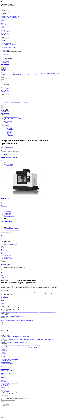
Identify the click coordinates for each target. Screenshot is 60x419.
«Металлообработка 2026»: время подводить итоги (14, 342)
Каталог (3, 356)
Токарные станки (5, 362)
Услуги (2, 366)
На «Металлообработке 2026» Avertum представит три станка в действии (20, 345)
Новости (3, 378)
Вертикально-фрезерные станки (9, 359)
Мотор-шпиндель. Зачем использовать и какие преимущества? (17, 320)
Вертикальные (7, 213)
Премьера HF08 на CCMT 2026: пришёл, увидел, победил (16, 336)
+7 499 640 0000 (5, 31)
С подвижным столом (9, 163)
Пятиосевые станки (6, 360)
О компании (4, 374)
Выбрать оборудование (7, 147)
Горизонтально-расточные (11, 230)
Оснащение (4, 350)
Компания (9, 128)
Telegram (6, 54)
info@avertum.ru (6, 50)
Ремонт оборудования (6, 371)
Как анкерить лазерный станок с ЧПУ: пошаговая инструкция (17, 307)
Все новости (4, 333)
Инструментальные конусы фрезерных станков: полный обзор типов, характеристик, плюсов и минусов (28, 312)
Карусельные (7, 214)
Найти (2, 401)
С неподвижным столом (10, 244)
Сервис (3, 352)
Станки (3, 349)
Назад (10, 127)
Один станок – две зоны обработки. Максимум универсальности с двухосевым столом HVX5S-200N (27, 339)
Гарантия (3, 353)
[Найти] (2, 9)
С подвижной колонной (10, 164)
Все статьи (3, 303)
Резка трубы (7, 257)
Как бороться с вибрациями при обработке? (12, 316)
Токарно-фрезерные (9, 216)
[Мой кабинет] (1, 96)
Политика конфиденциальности (9, 383)
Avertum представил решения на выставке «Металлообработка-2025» (19, 348)
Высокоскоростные (9, 165)
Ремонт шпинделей (6, 373)
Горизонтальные (8, 211)
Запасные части (5, 369)
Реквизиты (3, 381)
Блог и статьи (4, 380)
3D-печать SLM (8, 258)
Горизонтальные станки (7, 363)
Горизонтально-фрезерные (11, 228)
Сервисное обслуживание (7, 370)
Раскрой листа (7, 255)
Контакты (3, 377)
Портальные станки (6, 364)
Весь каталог (4, 154)
